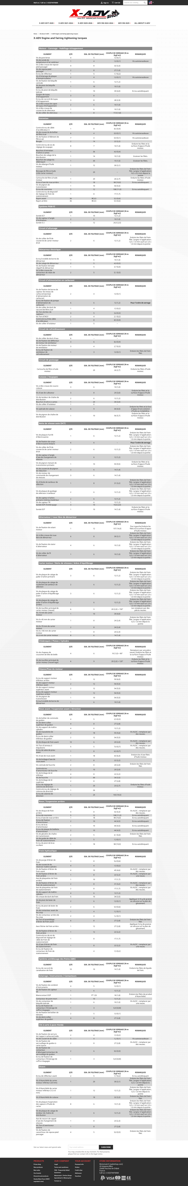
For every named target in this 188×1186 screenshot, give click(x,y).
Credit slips (78, 1170)
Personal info (79, 1164)
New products (38, 1167)
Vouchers (78, 1176)
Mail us (36, 3)
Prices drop (37, 1164)
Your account (83, 1161)
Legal (56, 1164)
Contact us (57, 1181)
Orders (77, 1167)
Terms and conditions (61, 1167)
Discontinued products (41, 1176)
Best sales (37, 1170)
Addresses (78, 1173)
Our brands (37, 1173)
